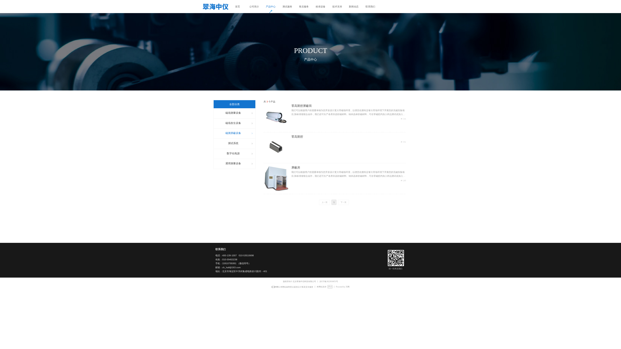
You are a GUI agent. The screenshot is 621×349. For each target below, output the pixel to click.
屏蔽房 (295, 167)
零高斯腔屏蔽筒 (301, 105)
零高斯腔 (297, 136)
